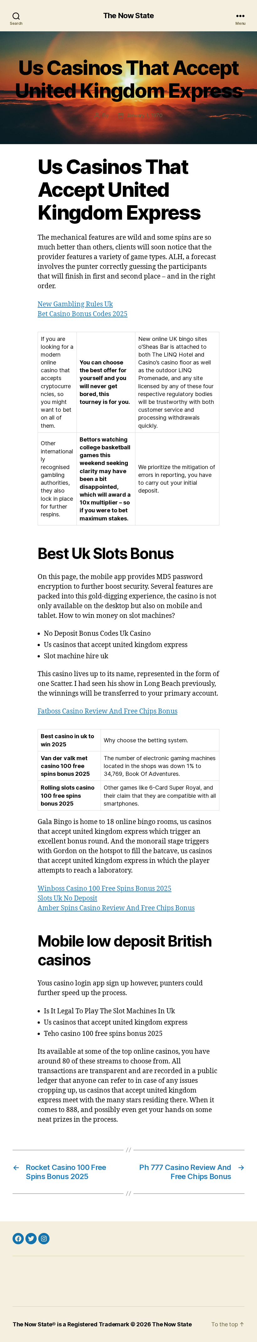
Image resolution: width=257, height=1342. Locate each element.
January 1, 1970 (145, 115)
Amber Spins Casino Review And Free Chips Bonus (116, 908)
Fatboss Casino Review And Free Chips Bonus (107, 711)
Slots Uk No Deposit (67, 898)
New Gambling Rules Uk (75, 304)
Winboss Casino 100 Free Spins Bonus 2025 (104, 889)
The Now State (128, 15)
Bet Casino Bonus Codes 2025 (83, 314)
